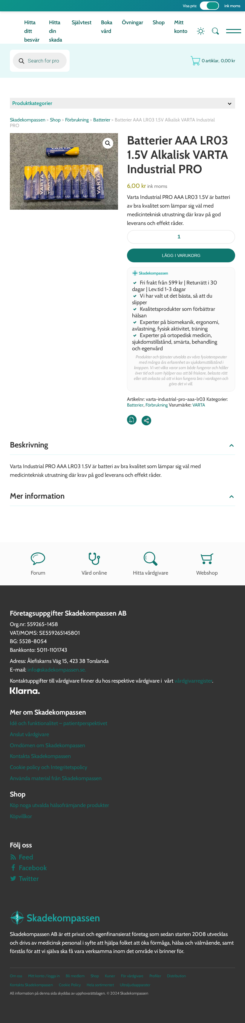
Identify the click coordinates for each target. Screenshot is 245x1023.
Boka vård (106, 26)
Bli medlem (75, 976)
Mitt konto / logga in (44, 976)
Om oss (16, 976)
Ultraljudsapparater (135, 985)
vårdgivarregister (193, 681)
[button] (107, 143)
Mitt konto (180, 26)
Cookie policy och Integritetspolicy (48, 767)
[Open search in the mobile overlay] (40, 61)
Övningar (132, 22)
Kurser (110, 976)
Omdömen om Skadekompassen (47, 745)
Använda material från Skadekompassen (56, 778)
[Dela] (146, 420)
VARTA (198, 405)
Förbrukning (77, 120)
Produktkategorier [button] (32, 103)
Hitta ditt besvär (31, 31)
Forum (38, 573)
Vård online (94, 573)
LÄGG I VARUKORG (181, 255)
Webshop (207, 573)
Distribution (176, 976)
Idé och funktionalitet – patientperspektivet (58, 723)
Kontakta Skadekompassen (40, 756)
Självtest (81, 22)
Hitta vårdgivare (150, 573)
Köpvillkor (21, 816)
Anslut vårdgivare (29, 734)
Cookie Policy (70, 985)
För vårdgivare (132, 976)
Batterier (101, 120)
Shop (159, 22)
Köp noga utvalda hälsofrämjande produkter (59, 805)
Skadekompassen (27, 120)
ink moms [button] (232, 5)
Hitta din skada (55, 31)
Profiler (155, 976)
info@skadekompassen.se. (56, 669)
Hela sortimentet (100, 985)
